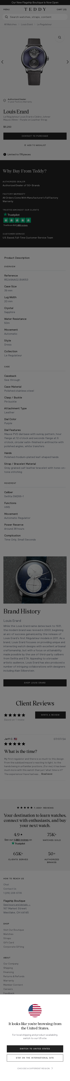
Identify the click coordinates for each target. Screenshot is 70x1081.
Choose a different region (33, 1068)
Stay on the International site (35, 1058)
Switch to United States (35, 1049)
